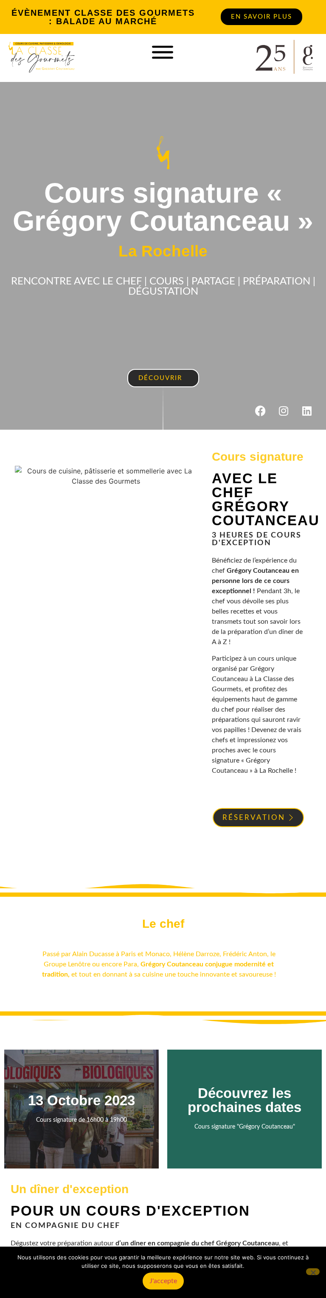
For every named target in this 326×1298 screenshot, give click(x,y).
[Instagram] (283, 410)
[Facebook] (260, 410)
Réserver (81, 1128)
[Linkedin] (307, 410)
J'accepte (163, 1281)
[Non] (313, 1271)
